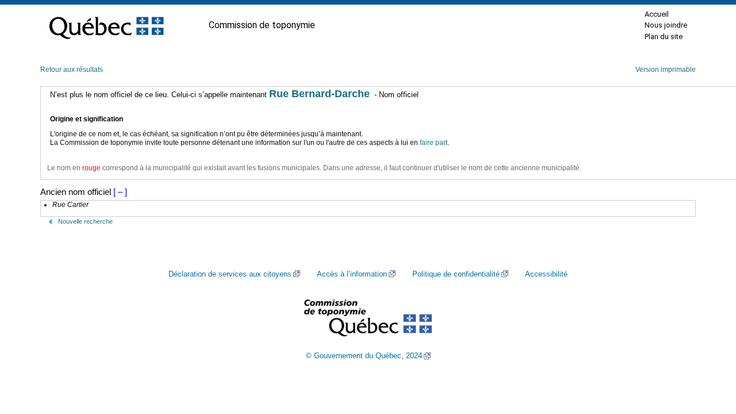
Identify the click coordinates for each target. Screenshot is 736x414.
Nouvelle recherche (85, 221)
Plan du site (664, 36)
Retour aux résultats (71, 70)
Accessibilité (546, 274)
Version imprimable (665, 70)
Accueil (657, 14)
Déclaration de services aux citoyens (230, 274)
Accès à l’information (352, 274)
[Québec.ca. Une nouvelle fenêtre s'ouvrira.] (106, 25)
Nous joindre (666, 25)
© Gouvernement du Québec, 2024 (364, 356)
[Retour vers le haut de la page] (707, 350)
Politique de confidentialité (456, 274)
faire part (433, 143)
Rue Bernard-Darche (319, 93)
